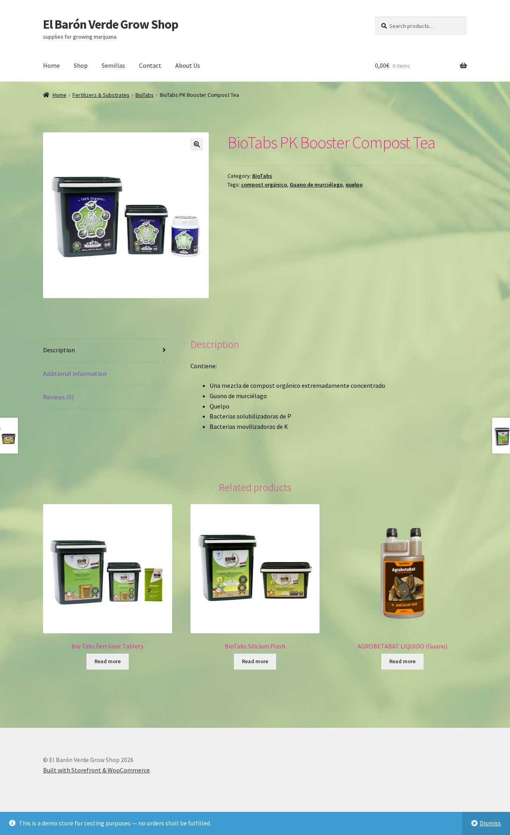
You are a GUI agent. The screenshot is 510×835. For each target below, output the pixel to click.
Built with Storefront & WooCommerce (96, 770)
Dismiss (490, 823)
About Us (187, 65)
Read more (107, 661)
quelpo (354, 184)
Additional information (74, 373)
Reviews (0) (58, 397)
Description (59, 350)
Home (51, 65)
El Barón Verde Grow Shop (110, 24)
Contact (150, 65)
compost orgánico (264, 184)
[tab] (107, 350)
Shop (81, 65)
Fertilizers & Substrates (101, 94)
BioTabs (144, 94)
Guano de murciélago (316, 184)
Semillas (113, 65)
